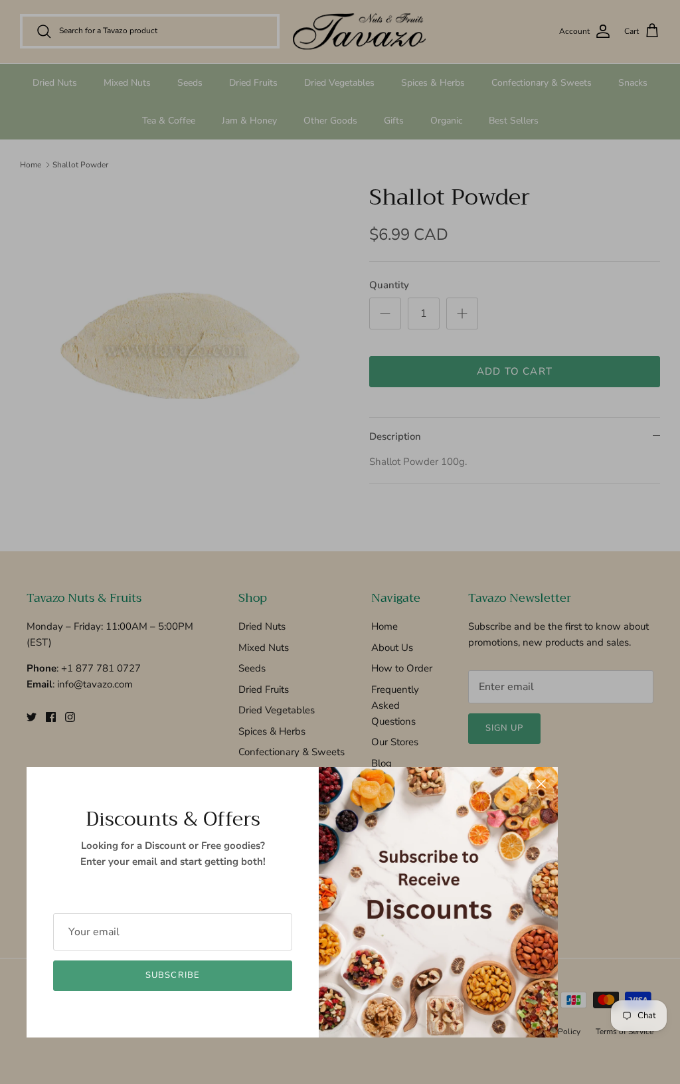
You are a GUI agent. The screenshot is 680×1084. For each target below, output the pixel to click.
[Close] (541, 783)
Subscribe (172, 975)
